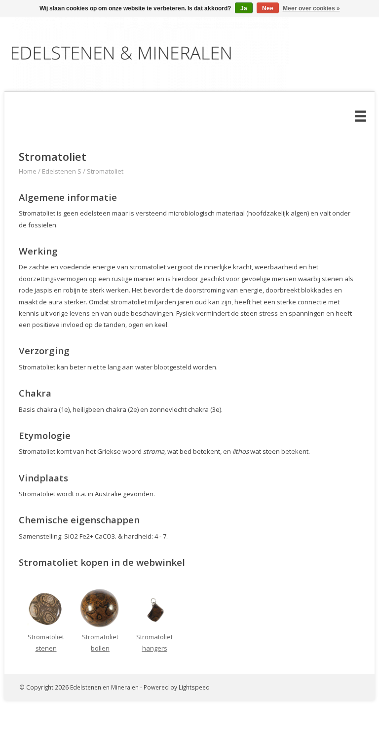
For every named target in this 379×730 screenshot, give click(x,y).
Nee (267, 8)
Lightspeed (194, 687)
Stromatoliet (105, 171)
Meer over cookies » (311, 8)
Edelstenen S (61, 171)
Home (28, 171)
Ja (243, 8)
